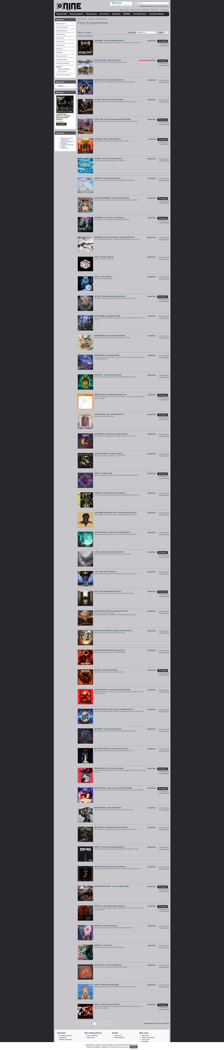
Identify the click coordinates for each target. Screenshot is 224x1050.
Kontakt (63, 146)
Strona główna (124, 10)
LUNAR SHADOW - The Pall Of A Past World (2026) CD (112, 532)
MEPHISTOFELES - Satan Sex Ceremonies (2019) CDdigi (113, 788)
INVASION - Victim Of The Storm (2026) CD (108, 158)
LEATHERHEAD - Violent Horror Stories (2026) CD (111, 434)
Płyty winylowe (91, 14)
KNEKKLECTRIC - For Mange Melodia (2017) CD (110, 394)
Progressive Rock (61, 56)
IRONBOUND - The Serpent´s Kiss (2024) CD (109, 217)
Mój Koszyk (154, 10)
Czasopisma (60, 38)
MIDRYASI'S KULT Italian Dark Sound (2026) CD (110, 867)
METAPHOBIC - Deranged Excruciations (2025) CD (111, 827)
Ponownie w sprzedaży (63, 75)
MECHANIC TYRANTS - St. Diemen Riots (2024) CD (111, 749)
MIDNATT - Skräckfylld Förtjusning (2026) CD (109, 847)
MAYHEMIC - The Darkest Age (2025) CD (107, 729)
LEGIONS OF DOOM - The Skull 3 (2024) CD (108, 453)
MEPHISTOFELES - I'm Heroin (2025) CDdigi (108, 768)
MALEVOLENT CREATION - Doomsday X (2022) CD (111, 611)
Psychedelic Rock (139, 14)
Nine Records (60, 41)
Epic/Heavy (116, 14)
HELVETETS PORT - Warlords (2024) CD (107, 60)
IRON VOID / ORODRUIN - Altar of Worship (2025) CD (111, 198)
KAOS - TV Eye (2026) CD (102, 276)
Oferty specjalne (119, 1037)
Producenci (118, 1035)
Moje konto (145, 10)
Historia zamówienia (148, 1037)
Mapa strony (64, 148)
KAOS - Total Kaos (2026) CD (104, 257)
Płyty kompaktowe (76, 14)
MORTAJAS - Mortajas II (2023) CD (105, 926)
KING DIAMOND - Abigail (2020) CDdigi (107, 316)
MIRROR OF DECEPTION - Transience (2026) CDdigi (111, 886)
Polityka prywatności (67, 144)
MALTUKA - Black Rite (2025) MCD (105, 670)
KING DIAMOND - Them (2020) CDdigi (106, 355)
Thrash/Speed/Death (156, 14)
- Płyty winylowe (62, 71)
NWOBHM (126, 14)
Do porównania (164, 46)
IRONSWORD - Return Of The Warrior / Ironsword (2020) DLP (114, 237)
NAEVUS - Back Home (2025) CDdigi (106, 985)
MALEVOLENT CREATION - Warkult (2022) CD (109, 650)
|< (79, 1024)
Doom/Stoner (104, 14)
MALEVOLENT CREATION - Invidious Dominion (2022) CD (113, 630)
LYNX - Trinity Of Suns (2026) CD (105, 571)
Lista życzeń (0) (135, 10)
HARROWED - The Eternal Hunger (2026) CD (109, 40)
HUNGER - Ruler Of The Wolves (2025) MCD (108, 99)
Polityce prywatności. (122, 1047)
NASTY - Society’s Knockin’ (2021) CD (107, 1004)
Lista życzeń (146, 1039)
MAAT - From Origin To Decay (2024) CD (107, 591)
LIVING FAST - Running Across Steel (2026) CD (109, 493)
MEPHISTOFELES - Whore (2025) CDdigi (107, 808)
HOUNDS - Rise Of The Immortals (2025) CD (109, 80)
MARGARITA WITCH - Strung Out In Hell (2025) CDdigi (112, 689)
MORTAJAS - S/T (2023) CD (103, 945)
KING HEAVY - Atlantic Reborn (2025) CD (108, 375)
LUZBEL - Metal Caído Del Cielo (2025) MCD (108, 552)
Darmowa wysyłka (62, 27)
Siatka (89, 32)
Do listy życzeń (164, 44)
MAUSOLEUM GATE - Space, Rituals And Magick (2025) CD (114, 709)
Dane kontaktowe (92, 1035)
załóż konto (165, 6)
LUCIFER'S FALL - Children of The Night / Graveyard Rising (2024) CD (63, 117)
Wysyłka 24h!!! (62, 14)
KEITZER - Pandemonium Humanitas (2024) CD (110, 296)
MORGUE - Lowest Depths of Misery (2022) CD (109, 906)
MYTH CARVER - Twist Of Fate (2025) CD (107, 965)
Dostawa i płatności (67, 141)
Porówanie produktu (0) (85, 36)
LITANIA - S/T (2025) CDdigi (103, 473)
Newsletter (145, 1041)
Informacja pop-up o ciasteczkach (67, 138)
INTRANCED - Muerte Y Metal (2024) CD (107, 139)
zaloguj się (155, 6)
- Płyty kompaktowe (63, 69)
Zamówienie (164, 10)
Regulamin (64, 143)
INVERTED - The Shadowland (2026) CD (107, 178)
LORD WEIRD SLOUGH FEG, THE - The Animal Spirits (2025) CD (115, 512)
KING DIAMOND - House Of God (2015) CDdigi (109, 335)
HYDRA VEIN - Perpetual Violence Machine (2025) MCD (112, 119)
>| (113, 1024)
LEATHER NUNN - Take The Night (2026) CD (108, 414)
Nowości (59, 67)
